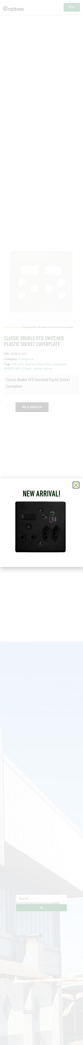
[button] (76, 485)
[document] (41, 522)
